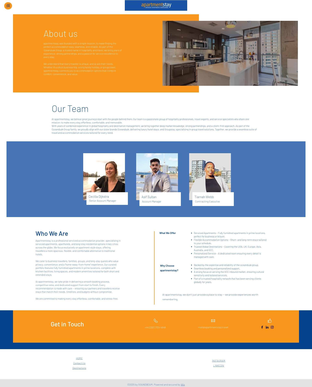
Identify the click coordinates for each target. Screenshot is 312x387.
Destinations (79, 368)
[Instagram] (272, 327)
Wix (183, 384)
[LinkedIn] (267, 327)
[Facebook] (262, 327)
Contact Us (79, 363)
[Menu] (8, 5)
